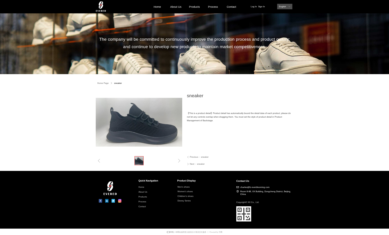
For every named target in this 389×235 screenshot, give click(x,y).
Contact (231, 6)
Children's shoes (185, 196)
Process (213, 6)
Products (194, 6)
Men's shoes (183, 187)
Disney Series (184, 200)
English (282, 6)
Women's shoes (185, 191)
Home (157, 6)
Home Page (103, 83)
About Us (175, 6)
